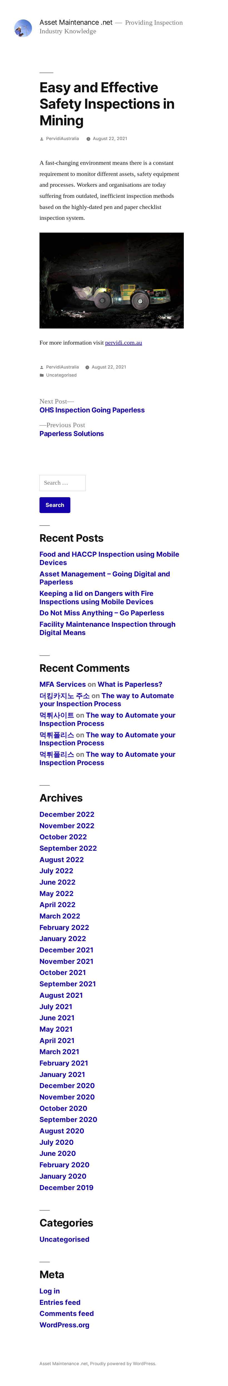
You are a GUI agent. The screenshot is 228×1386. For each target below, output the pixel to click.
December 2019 (66, 1187)
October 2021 (62, 972)
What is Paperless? (130, 684)
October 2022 (63, 837)
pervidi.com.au (123, 343)
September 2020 (68, 1119)
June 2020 (57, 1153)
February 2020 (64, 1165)
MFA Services (62, 684)
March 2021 (59, 1051)
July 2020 (56, 1142)
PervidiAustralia (62, 138)
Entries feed (60, 1302)
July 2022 (56, 871)
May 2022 (56, 893)
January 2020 (62, 1176)
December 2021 (66, 950)
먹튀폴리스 (56, 735)
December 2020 (67, 1085)
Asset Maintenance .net (75, 22)
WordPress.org (64, 1325)
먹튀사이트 (56, 715)
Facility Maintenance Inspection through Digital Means (107, 628)
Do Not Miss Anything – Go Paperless (101, 613)
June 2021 (57, 1018)
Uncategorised (61, 375)
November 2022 (67, 826)
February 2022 (64, 927)
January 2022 (62, 938)
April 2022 (57, 904)
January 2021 (62, 1074)
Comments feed (66, 1313)
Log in (49, 1291)
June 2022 (57, 882)
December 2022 (67, 814)
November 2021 (66, 961)
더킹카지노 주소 (64, 695)
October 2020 (63, 1108)
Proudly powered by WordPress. (123, 1363)
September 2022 (68, 848)
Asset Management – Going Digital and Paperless (104, 578)
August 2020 (61, 1131)
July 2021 (55, 1006)
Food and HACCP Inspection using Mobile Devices (109, 558)
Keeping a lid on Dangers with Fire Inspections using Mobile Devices (96, 597)
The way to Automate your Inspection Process (106, 699)
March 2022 (59, 916)
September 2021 (67, 984)
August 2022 (61, 859)
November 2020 (67, 1097)
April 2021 (57, 1040)
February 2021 (63, 1063)
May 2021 (56, 1029)
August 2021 (61, 995)
